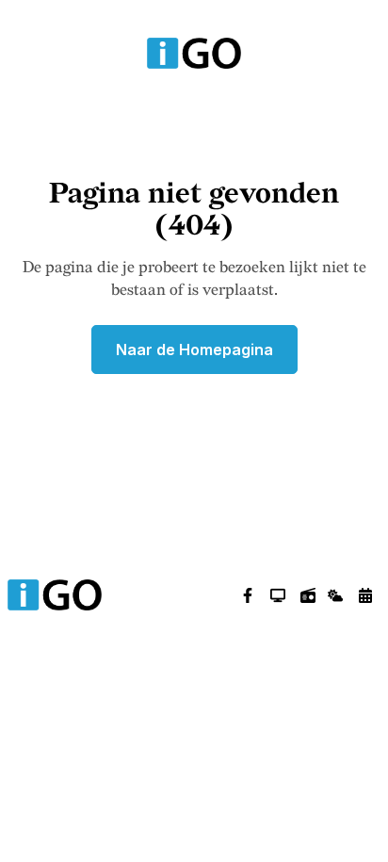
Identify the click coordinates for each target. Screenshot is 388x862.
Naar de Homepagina (194, 349)
